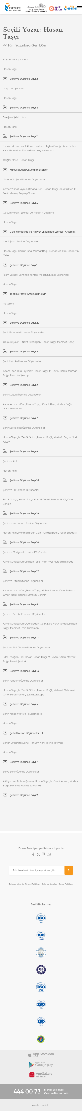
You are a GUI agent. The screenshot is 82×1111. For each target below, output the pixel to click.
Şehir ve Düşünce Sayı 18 (24, 480)
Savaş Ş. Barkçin (36, 594)
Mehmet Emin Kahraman (24, 628)
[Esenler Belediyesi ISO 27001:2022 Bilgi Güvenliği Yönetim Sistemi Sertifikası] (41, 952)
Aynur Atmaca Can (31, 189)
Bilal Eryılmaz (25, 370)
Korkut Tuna (25, 250)
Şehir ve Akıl (10, 461)
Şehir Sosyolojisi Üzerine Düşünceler (24, 427)
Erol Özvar (25, 657)
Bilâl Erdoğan (11, 657)
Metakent (8, 303)
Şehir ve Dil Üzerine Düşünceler (21, 489)
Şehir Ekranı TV (55, 9)
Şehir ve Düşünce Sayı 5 (23, 704)
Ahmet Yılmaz (11, 189)
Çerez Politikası (66, 884)
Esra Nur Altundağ (57, 623)
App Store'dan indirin (41, 1055)
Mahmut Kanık (50, 590)
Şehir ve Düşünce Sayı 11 (23, 136)
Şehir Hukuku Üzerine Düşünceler (22, 361)
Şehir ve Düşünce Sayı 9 (23, 795)
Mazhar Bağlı (40, 250)
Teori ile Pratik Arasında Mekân (27, 294)
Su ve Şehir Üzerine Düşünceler (21, 771)
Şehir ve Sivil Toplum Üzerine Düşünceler (26, 647)
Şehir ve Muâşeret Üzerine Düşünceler (25, 552)
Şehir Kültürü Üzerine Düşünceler (22, 394)
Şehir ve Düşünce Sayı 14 (24, 513)
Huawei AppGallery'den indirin (41, 1075)
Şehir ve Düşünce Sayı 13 (24, 671)
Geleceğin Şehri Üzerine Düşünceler (24, 179)
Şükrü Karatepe (35, 694)
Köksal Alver (48, 404)
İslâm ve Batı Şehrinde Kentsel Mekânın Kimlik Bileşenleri (36, 274)
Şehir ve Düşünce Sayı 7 (23, 418)
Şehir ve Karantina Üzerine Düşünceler (25, 523)
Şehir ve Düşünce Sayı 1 (23, 265)
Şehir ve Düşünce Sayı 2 (23, 78)
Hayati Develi (42, 499)
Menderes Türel (58, 250)
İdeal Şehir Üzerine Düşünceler (21, 241)
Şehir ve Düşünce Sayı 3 (23, 351)
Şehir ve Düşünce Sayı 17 (24, 637)
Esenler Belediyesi (12, 7)
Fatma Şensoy (25, 781)
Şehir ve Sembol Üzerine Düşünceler (24, 614)
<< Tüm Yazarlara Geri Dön (24, 45)
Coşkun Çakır (10, 341)
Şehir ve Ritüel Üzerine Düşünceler (23, 580)
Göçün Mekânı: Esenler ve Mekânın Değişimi (28, 212)
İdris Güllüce (66, 189)
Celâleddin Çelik (36, 623)
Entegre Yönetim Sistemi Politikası (24, 884)
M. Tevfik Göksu (58, 370)
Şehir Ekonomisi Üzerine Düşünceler (23, 332)
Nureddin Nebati (12, 408)
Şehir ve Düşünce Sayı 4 (23, 107)
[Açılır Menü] (79, 7)
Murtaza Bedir (50, 532)
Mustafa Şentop (19, 375)
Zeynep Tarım (27, 193)
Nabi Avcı (47, 561)
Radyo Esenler (70, 8)
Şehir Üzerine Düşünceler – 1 (26, 733)
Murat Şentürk (18, 661)
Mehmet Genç (65, 341)
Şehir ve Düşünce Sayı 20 (24, 322)
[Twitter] (38, 855)
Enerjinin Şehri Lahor (14, 117)
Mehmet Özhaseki (64, 690)
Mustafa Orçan (62, 437)
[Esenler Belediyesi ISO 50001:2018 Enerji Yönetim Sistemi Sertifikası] (41, 1021)
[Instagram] (43, 855)
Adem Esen (9, 370)
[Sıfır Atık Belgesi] (41, 1039)
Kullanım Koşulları (49, 884)
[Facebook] (33, 855)
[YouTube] (49, 855)
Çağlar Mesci (11, 160)
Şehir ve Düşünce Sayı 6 (23, 203)
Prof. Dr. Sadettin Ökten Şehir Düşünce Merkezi (36, 7)
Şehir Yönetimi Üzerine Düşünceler (23, 680)
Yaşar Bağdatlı (68, 532)
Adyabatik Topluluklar (15, 59)
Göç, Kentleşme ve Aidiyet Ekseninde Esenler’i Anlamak (42, 231)
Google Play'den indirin (41, 1065)
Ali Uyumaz (9, 781)
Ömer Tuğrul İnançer (14, 594)
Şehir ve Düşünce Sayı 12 (24, 571)
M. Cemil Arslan (59, 781)
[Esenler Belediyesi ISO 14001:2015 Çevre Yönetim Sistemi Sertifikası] (41, 935)
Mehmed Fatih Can (29, 532)
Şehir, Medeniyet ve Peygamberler (23, 713)
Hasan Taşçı (10, 69)
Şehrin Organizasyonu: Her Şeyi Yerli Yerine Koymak (33, 742)
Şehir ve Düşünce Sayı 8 (23, 604)
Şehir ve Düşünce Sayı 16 (24, 542)
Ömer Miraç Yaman (14, 694)
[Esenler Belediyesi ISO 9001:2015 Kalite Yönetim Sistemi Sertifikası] (41, 918)
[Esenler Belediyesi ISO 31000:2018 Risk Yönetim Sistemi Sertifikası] (41, 987)
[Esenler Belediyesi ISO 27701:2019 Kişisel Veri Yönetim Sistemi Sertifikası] (41, 970)
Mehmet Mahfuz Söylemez (25, 785)
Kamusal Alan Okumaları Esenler (28, 169)
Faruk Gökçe (10, 499)
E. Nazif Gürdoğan (30, 341)
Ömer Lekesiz (67, 590)
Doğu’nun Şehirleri (13, 88)
